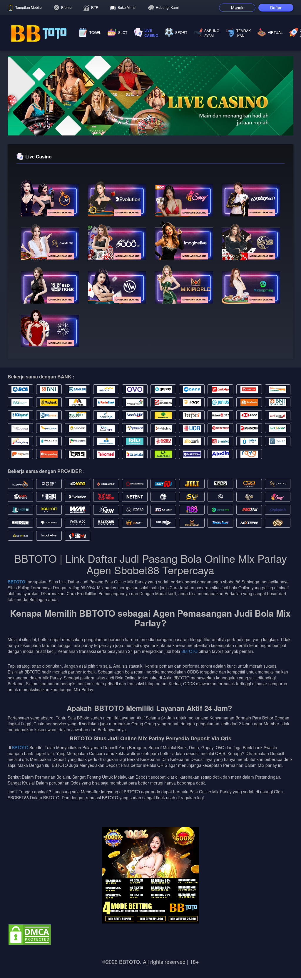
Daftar (276, 8)
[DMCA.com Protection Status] (30, 934)
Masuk (237, 8)
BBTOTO (16, 582)
